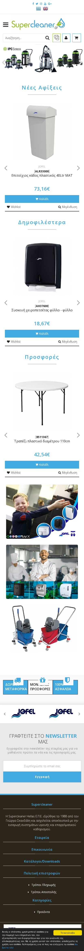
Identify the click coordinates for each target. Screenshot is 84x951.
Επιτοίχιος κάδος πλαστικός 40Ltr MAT (42, 175)
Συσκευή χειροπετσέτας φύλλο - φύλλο (42, 310)
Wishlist (16, 207)
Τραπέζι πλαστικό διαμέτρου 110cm (42, 441)
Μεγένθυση (69, 207)
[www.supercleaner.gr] (38, 24)
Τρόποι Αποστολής (43, 892)
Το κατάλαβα (68, 932)
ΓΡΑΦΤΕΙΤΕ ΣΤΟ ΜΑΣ (43, 738)
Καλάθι (44, 199)
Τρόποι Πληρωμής (43, 885)
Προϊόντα (43, 912)
